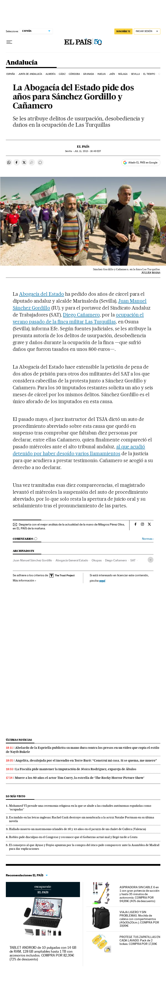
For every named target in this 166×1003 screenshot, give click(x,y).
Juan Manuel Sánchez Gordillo (32, 560)
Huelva (101, 74)
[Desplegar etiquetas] (150, 560)
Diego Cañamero (81, 315)
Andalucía (22, 62)
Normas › (147, 538)
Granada (88, 74)
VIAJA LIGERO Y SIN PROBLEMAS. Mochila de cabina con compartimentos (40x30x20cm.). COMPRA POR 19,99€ (139, 919)
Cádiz (62, 74)
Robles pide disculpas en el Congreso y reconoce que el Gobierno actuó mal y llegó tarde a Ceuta (73, 837)
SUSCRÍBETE (123, 31)
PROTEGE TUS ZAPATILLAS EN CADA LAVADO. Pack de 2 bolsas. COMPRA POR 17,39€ (140, 940)
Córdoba (74, 74)
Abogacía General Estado (72, 560)
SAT (133, 560)
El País (83, 147)
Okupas (97, 560)
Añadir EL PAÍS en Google (142, 162)
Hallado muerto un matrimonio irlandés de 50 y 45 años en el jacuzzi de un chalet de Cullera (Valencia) (77, 829)
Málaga (123, 74)
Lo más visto (15, 796)
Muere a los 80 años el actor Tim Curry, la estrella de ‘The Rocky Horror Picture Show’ (79, 778)
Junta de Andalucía (30, 74)
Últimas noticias (19, 739)
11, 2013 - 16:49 (87, 151)
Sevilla (135, 74)
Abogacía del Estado (41, 294)
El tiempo (149, 74)
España (10, 74)
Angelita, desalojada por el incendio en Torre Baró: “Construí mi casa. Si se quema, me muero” (86, 760)
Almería (51, 74)
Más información (23, 580)
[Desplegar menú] (9, 42)
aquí (102, 580)
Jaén (112, 74)
